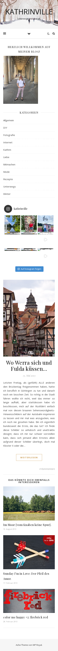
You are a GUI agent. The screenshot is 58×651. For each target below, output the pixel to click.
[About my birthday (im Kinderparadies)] (45, 239)
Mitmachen (9, 164)
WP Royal (37, 644)
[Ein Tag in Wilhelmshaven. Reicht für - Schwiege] (12, 223)
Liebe (6, 157)
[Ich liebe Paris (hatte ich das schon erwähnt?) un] (12, 256)
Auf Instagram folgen (31, 268)
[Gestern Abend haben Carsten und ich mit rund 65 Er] (45, 223)
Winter (7, 193)
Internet (7, 142)
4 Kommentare (47, 468)
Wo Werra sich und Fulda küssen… (29, 365)
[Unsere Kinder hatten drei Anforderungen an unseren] (29, 239)
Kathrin (7, 149)
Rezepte (8, 179)
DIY (5, 127)
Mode (6, 171)
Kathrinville (29, 11)
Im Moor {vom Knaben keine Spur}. (27, 525)
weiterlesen (29, 457)
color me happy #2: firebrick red (25, 617)
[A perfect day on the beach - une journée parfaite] (45, 256)
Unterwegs (9, 186)
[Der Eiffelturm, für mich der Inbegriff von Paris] (12, 239)
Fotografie (9, 135)
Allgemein (8, 120)
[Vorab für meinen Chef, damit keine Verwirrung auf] (29, 223)
